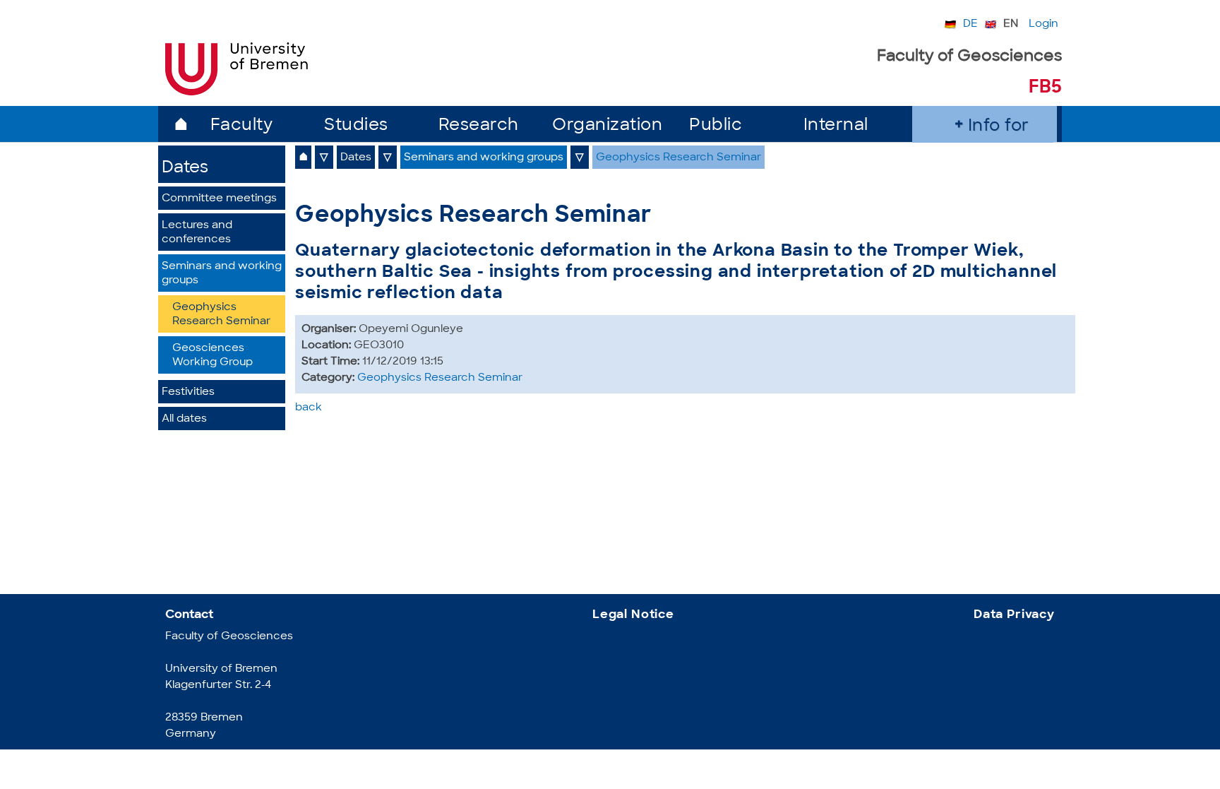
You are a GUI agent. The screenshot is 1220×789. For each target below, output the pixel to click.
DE (970, 24)
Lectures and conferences (197, 232)
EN (1010, 24)
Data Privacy (1014, 615)
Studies (356, 126)
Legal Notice (633, 615)
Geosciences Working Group (212, 355)
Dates (185, 168)
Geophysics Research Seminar (221, 314)
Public (715, 126)
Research (478, 126)
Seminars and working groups (222, 273)
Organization (607, 126)
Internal (835, 126)
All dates (184, 419)
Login (1043, 24)
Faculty (241, 126)
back (308, 408)
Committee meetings (219, 199)
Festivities (188, 392)
